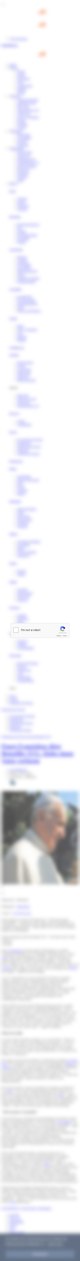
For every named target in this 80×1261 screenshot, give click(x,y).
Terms (64, 636)
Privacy (59, 636)
